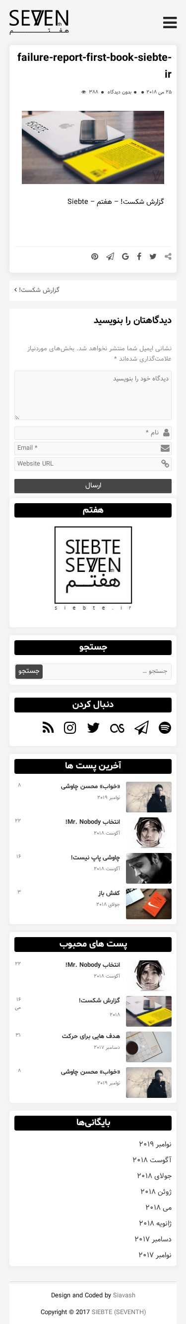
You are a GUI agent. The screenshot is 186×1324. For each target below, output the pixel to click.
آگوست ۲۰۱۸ (152, 1160)
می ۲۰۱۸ (158, 1207)
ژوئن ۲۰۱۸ (156, 1191)
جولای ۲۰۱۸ (154, 1176)
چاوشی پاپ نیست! (95, 857)
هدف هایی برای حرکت (91, 1036)
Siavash (124, 1296)
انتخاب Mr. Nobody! (92, 822)
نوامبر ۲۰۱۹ (155, 1144)
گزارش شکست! (39, 290)
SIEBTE (102, 1313)
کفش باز (109, 893)
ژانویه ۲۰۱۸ (155, 1223)
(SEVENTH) (130, 1313)
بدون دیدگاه (119, 92)
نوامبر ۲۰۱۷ (155, 1255)
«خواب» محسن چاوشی (90, 786)
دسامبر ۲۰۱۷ (153, 1239)
